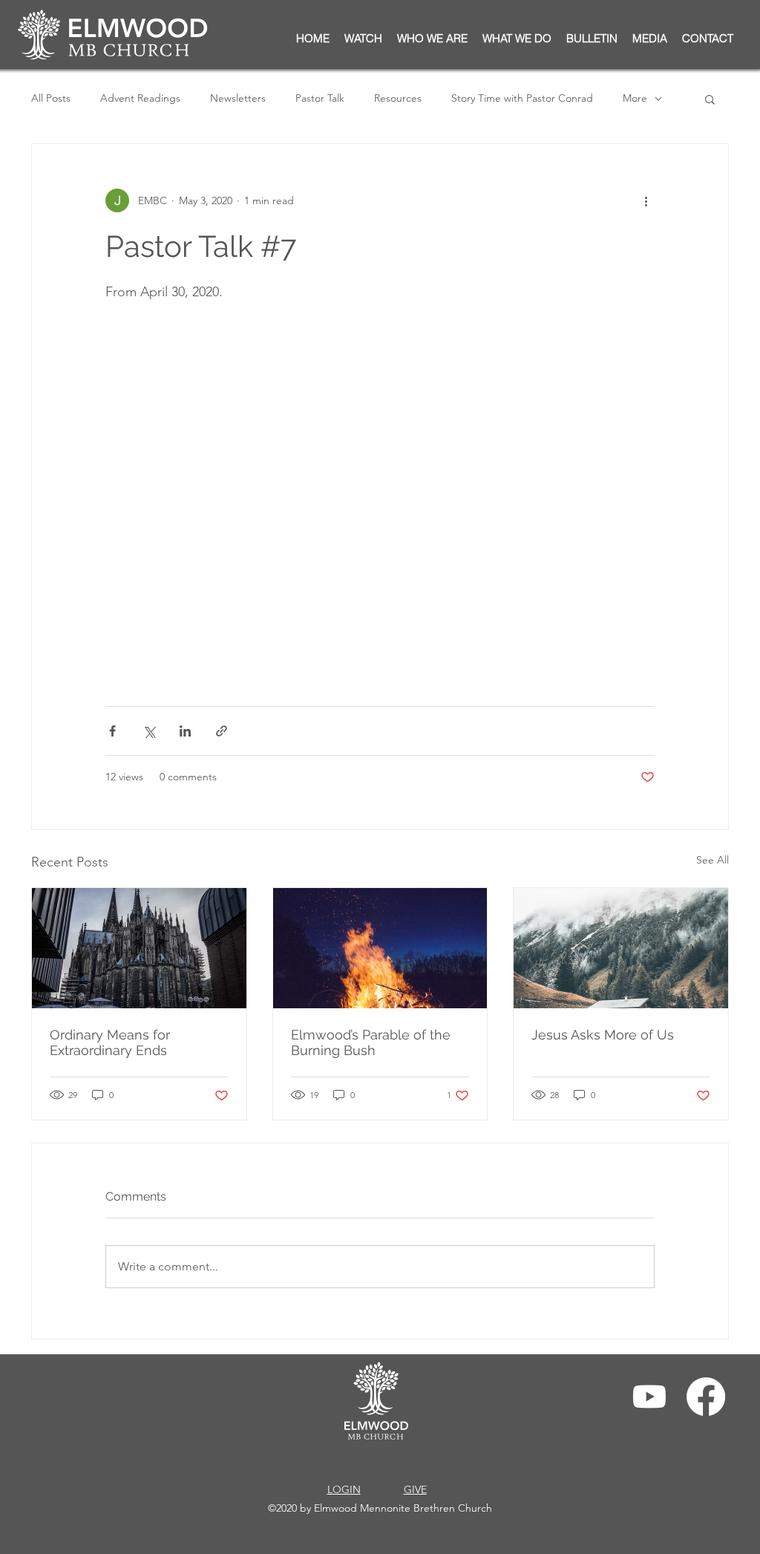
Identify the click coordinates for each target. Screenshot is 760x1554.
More (635, 98)
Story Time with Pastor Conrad (522, 98)
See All (712, 859)
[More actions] (646, 200)
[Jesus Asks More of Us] (621, 948)
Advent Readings (140, 98)
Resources (398, 98)
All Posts (51, 98)
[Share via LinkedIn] (185, 731)
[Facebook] (706, 1396)
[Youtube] (649, 1396)
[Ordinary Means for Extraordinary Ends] (139, 948)
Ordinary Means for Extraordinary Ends (110, 1042)
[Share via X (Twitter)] (149, 731)
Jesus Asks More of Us (602, 1034)
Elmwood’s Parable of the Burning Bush (371, 1042)
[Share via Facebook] (112, 731)
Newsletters (238, 98)
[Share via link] (221, 731)
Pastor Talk (319, 98)
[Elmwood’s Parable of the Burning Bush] (380, 948)
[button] (592, 38)
